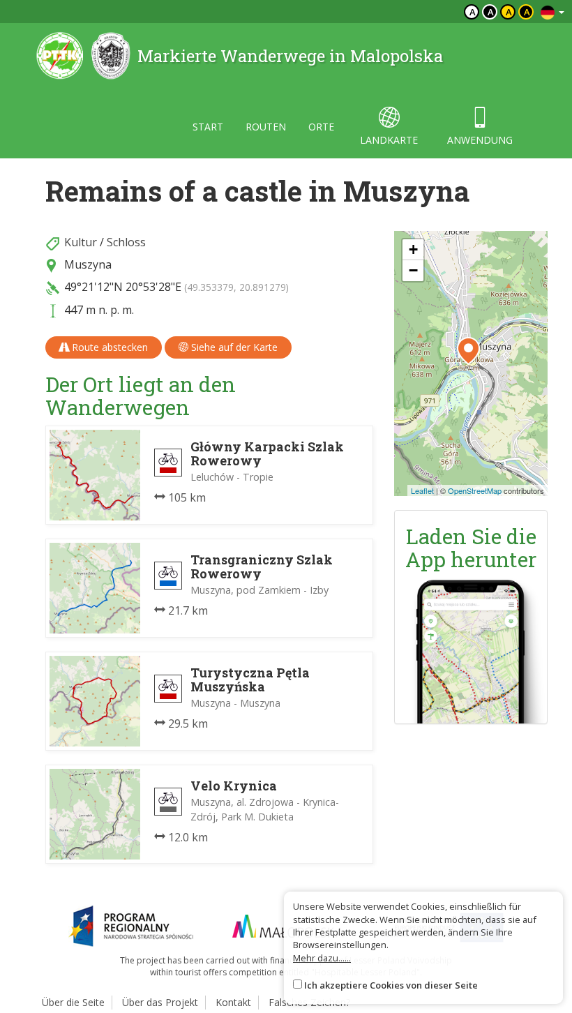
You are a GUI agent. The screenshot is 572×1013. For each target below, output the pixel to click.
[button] (468, 351)
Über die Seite (73, 1002)
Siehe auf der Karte (233, 347)
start (208, 126)
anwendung (480, 140)
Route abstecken (108, 347)
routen (266, 126)
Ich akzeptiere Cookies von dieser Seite (391, 985)
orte (321, 126)
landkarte (389, 140)
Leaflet (422, 490)
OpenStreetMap (475, 490)
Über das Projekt (160, 1002)
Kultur (80, 242)
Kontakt (233, 1002)
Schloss (126, 242)
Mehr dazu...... (322, 958)
